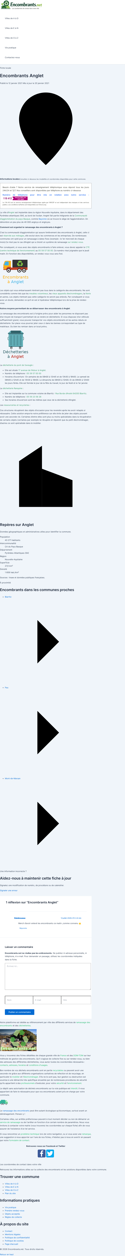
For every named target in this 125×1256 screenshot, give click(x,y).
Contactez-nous (12, 57)
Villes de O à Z (11, 38)
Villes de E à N (11, 28)
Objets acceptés (12, 1214)
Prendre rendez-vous (14, 1210)
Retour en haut (7, 1254)
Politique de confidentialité (17, 1237)
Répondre (23, 928)
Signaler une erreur (8, 890)
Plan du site (10, 1193)
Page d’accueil (11, 1244)
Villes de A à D (11, 18)
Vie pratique (10, 47)
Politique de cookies (14, 1241)
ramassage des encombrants (16, 1110)
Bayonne (43, 219)
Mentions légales (12, 1234)
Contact (8, 1231)
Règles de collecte (13, 1217)
